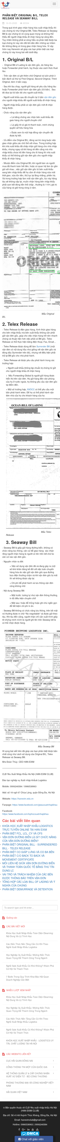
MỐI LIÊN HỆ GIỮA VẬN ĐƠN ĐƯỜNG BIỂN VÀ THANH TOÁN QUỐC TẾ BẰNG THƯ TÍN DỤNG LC (28, 866)
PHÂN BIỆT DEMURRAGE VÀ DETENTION (27, 889)
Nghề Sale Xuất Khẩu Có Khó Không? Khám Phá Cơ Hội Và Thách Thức (30, 967)
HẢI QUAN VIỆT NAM (16, 1092)
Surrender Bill (43, 346)
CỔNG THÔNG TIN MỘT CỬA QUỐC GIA (26, 1067)
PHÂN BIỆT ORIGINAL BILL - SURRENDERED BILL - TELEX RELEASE (29, 846)
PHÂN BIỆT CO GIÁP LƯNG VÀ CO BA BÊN (28, 852)
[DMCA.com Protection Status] (30, 1134)
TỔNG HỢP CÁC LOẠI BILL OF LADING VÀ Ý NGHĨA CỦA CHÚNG (28, 883)
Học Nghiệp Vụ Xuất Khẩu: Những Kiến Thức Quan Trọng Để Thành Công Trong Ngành (28, 956)
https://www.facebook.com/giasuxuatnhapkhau (34, 804)
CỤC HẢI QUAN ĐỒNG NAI (19, 1060)
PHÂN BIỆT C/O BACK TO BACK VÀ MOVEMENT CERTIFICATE (23, 857)
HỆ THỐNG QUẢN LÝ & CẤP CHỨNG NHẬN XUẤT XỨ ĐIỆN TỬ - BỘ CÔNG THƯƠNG (27, 1075)
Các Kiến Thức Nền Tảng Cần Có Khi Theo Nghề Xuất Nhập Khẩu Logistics (27, 945)
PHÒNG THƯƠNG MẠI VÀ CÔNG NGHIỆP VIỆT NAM (29, 1084)
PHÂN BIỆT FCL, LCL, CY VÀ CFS (22, 833)
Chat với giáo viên (32, 1139)
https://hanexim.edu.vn (22, 798)
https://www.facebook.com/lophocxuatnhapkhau (25, 813)
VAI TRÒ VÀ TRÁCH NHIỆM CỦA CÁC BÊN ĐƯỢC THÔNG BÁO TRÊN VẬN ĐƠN (27, 876)
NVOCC (31, 389)
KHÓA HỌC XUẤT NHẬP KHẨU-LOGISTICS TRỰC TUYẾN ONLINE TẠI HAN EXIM (27, 827)
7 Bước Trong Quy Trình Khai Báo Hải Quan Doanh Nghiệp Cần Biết (27, 978)
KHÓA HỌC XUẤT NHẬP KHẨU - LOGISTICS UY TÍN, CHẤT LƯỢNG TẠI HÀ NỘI (30, 1042)
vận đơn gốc (50, 97)
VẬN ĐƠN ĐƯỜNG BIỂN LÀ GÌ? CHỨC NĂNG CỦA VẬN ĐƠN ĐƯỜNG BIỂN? (29, 839)
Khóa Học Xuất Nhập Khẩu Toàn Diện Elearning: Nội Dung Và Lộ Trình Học (29, 935)
